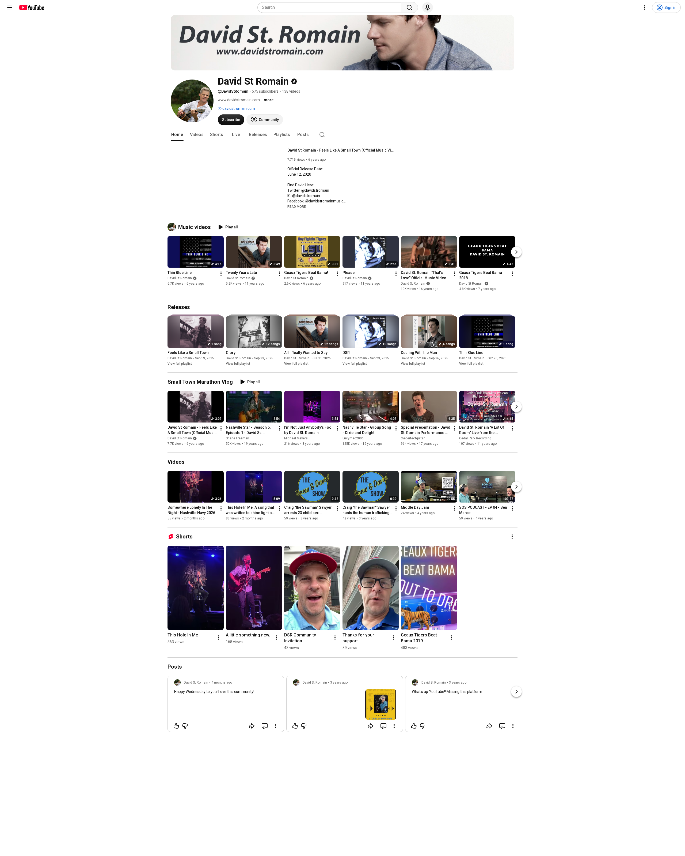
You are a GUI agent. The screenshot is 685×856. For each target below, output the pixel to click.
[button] (296, 206)
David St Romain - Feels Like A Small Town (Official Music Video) (341, 150)
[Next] (516, 252)
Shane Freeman (237, 438)
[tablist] (342, 134)
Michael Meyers (296, 438)
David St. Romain (238, 358)
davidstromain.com (238, 108)
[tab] (177, 134)
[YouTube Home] (31, 7)
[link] (225, 705)
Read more (296, 207)
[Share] (251, 726)
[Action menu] (275, 726)
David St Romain (180, 278)
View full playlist (180, 363)
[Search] (409, 7)
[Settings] (644, 7)
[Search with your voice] (427, 7)
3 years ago (339, 682)
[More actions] (221, 273)
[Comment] (264, 726)
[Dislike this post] (185, 726)
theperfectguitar (413, 438)
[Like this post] (176, 726)
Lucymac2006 (353, 438)
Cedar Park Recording (475, 438)
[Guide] (9, 7)
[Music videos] (173, 227)
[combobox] (331, 7)
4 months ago (221, 682)
